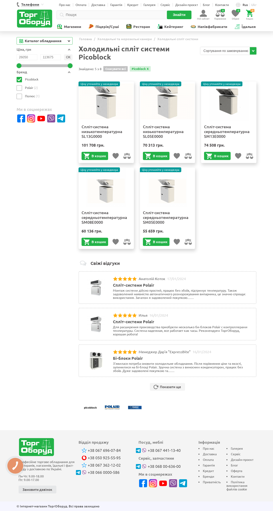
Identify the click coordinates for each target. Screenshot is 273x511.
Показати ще (170, 387)
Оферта (236, 471)
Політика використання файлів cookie (236, 485)
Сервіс (165, 5)
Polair (29, 87)
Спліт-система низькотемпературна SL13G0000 (102, 131)
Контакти (222, 5)
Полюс (30, 96)
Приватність (212, 482)
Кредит (132, 5)
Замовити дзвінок (37, 489)
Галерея (149, 5)
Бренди (208, 476)
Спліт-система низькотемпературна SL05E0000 (163, 131)
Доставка (98, 5)
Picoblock (31, 79)
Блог (206, 5)
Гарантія (116, 5)
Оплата (81, 5)
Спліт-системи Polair (133, 285)
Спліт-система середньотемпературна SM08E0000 (104, 217)
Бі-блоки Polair (128, 358)
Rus (245, 4)
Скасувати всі (115, 69)
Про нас (64, 5)
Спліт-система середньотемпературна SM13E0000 (227, 131)
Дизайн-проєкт (186, 5)
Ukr (253, 4)
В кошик (99, 156)
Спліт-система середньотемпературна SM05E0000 (165, 217)
